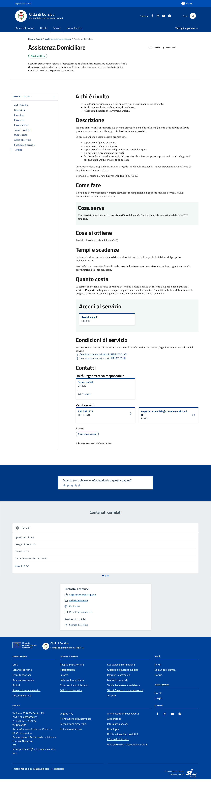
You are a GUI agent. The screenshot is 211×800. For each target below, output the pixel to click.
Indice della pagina (21, 96)
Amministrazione (25, 28)
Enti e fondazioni (21, 675)
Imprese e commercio (118, 675)
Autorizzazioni (67, 670)
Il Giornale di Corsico (118, 739)
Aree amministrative (23, 680)
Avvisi (158, 664)
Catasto (64, 675)
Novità (43, 28)
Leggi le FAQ (66, 713)
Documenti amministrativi (74, 685)
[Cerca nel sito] (193, 16)
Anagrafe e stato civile (72, 664)
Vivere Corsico (74, 28)
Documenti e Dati (21, 695)
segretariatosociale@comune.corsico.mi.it (164, 413)
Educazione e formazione (121, 664)
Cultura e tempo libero (72, 680)
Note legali (113, 729)
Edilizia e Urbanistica (71, 690)
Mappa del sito (41, 769)
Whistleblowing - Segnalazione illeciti (127, 744)
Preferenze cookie (22, 769)
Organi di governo (22, 670)
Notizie (158, 675)
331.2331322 (85, 411)
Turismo (111, 695)
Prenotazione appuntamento (75, 719)
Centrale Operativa (22, 741)
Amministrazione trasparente (123, 713)
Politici (16, 685)
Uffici (15, 664)
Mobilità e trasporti (117, 680)
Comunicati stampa (165, 670)
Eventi (158, 693)
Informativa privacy (117, 724)
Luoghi (158, 698)
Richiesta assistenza (71, 729)
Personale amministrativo (26, 690)
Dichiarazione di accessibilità (122, 734)
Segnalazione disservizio (73, 724)
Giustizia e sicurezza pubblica (122, 670)
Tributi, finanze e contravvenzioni (125, 690)
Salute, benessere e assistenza (123, 685)
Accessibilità (57, 769)
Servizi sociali (89, 317)
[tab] (103, 576)
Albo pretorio (114, 719)
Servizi (57, 28)
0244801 (86, 394)
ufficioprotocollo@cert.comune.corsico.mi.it (34, 751)
